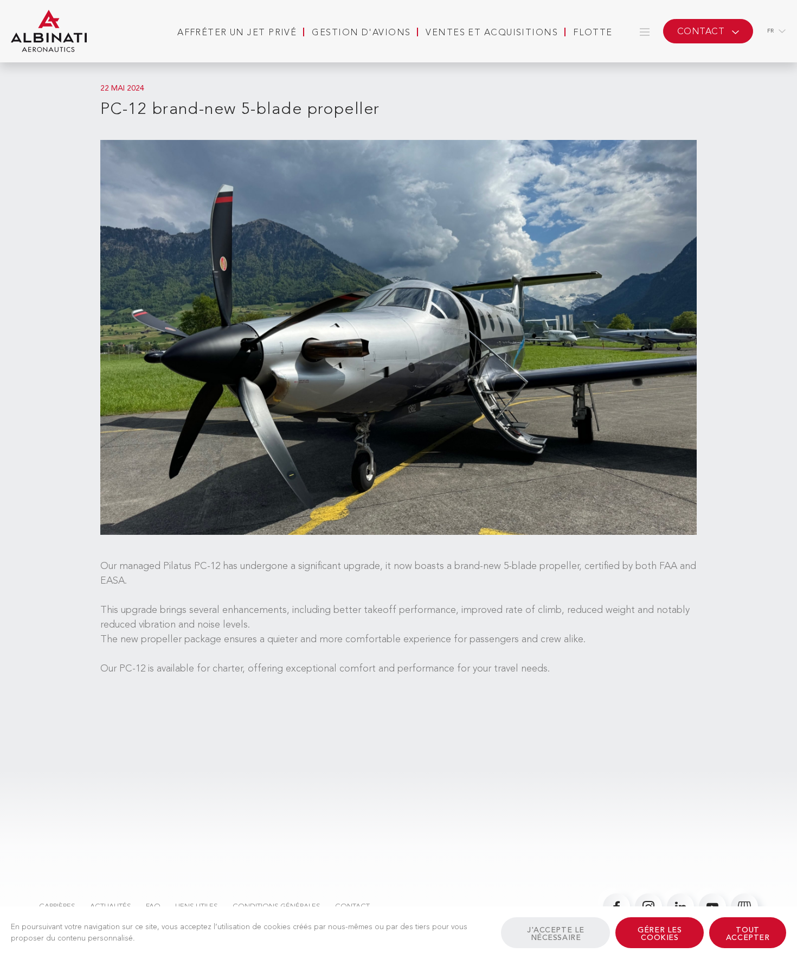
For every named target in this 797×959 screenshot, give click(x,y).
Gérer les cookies (660, 934)
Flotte (593, 33)
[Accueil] (49, 31)
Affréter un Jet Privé (237, 33)
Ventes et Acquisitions (492, 33)
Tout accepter (747, 934)
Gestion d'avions (361, 33)
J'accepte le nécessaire (555, 934)
